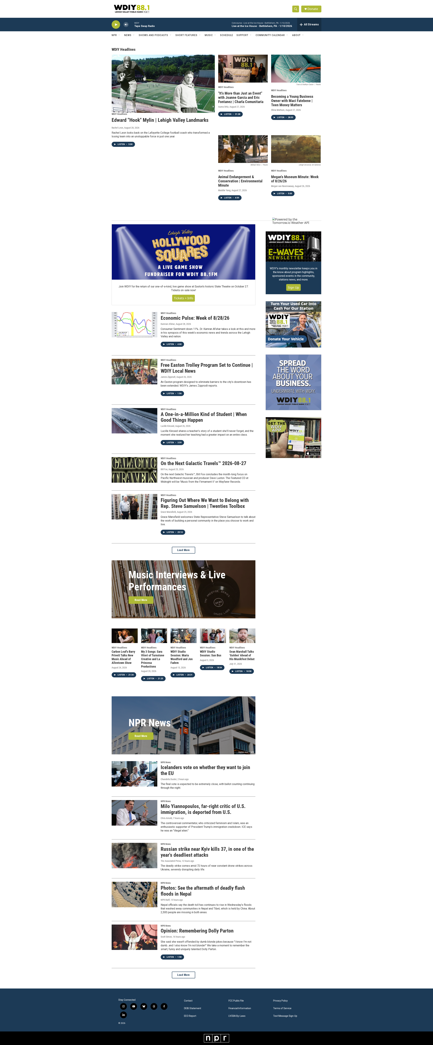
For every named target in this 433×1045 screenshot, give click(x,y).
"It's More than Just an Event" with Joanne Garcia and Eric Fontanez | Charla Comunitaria (240, 97)
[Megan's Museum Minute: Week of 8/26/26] (296, 149)
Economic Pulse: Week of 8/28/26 (195, 318)
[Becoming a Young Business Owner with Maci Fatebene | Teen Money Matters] (296, 69)
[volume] (126, 24)
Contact (188, 1000)
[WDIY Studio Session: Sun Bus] (213, 635)
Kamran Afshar (168, 324)
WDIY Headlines (119, 114)
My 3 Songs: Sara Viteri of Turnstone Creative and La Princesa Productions (152, 659)
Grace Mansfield (168, 512)
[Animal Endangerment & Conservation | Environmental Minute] (243, 149)
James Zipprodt (168, 377)
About (296, 35)
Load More (183, 550)
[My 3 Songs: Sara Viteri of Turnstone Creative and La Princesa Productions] (154, 635)
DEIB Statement (192, 1008)
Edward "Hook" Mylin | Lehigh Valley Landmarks (160, 120)
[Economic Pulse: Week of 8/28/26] (134, 324)
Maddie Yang (224, 190)
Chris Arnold (166, 818)
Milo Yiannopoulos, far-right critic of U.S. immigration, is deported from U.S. (203, 809)
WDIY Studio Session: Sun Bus (210, 653)
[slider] (131, 24)
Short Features (186, 35)
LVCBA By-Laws (237, 1016)
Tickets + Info (183, 298)
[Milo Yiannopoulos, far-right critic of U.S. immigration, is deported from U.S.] (134, 812)
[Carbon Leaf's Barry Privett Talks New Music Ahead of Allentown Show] (125, 635)
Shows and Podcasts (153, 35)
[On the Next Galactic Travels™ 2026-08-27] (134, 469)
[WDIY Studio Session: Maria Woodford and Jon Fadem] (183, 635)
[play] (116, 25)
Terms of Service (282, 1008)
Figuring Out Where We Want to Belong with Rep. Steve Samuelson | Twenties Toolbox (205, 503)
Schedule (226, 35)
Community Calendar (270, 35)
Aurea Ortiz (223, 106)
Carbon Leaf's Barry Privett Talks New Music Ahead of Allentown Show (123, 657)
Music (209, 35)
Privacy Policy (280, 1000)
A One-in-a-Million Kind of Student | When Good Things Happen (204, 417)
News (127, 35)
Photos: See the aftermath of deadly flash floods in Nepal (203, 891)
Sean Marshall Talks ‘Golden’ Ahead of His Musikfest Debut (242, 655)
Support (242, 35)
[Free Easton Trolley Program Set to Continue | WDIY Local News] (134, 371)
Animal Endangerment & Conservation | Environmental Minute (240, 181)
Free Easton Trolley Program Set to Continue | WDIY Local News (207, 368)
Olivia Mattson (277, 110)
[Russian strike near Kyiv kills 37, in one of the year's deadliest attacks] (134, 855)
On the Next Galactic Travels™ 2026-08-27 (203, 463)
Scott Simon (166, 936)
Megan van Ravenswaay (282, 186)
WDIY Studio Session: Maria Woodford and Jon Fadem (181, 657)
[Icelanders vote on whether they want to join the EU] (134, 773)
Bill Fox (164, 469)
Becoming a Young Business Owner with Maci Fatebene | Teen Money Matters (292, 100)
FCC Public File (236, 1000)
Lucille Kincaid (167, 426)
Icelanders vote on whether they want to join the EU (205, 770)
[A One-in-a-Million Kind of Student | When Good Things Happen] (134, 420)
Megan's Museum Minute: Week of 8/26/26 (295, 179)
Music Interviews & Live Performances (177, 581)
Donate (312, 9)
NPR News (150, 723)
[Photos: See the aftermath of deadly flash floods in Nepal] (134, 894)
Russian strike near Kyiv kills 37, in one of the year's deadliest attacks (207, 852)
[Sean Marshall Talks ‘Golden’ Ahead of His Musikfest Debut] (242, 635)
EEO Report (190, 1016)
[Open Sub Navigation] (119, 35)
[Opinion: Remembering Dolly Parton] (134, 937)
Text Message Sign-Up (285, 1016)
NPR (114, 35)
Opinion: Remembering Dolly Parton (197, 931)
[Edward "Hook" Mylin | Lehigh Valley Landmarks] (163, 84)
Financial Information (240, 1008)
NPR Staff (165, 899)
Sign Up (293, 287)
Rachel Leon (117, 127)
